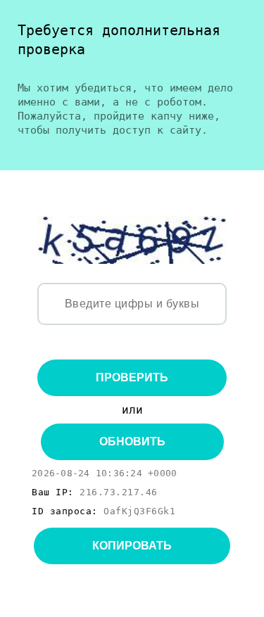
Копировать (132, 546)
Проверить (132, 377)
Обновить (132, 441)
